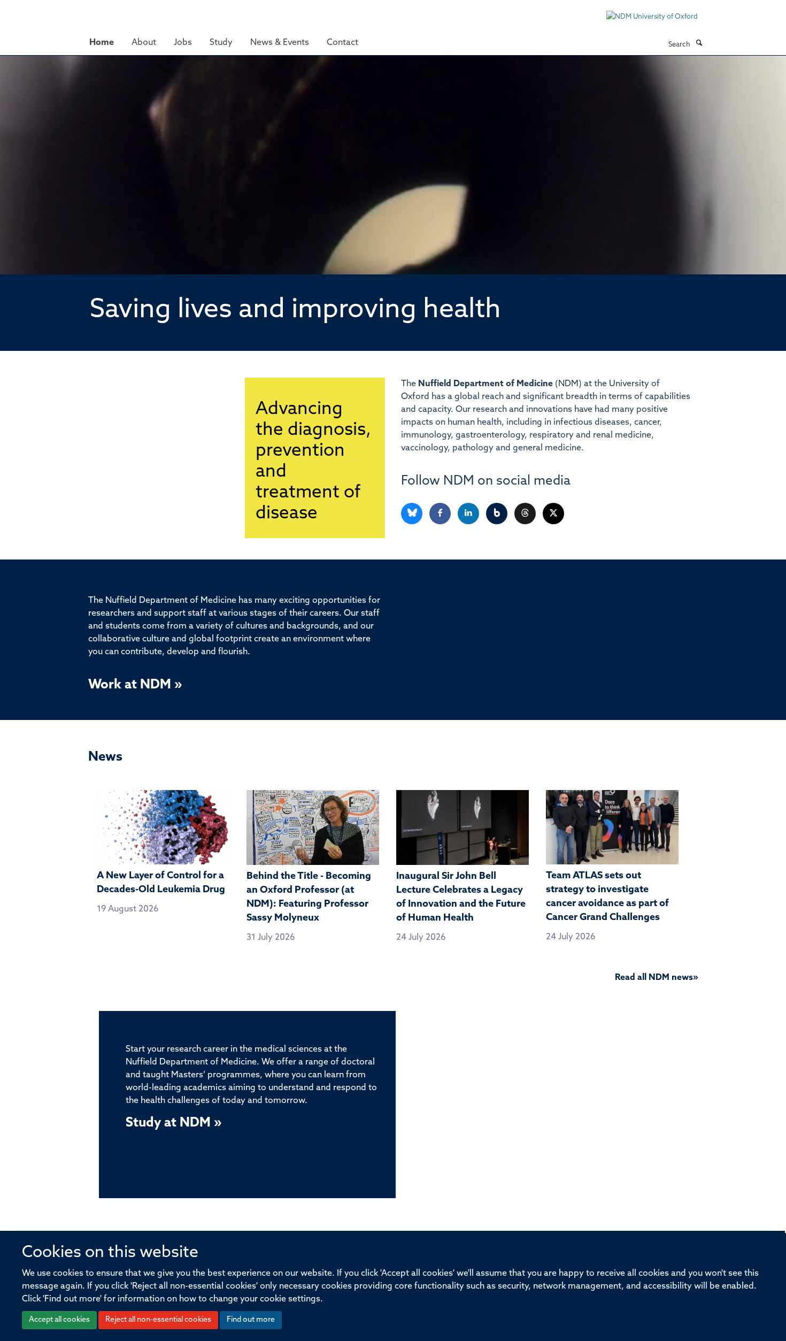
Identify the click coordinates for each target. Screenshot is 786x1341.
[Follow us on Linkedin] (469, 513)
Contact (342, 43)
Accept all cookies (59, 1320)
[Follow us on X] (553, 513)
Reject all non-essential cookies (158, 1320)
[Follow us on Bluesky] (412, 513)
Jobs (183, 43)
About (144, 43)
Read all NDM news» (656, 978)
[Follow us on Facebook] (440, 513)
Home (101, 43)
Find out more (251, 1320)
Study (221, 43)
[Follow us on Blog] (497, 513)
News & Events (279, 43)
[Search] (699, 44)
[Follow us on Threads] (525, 513)
